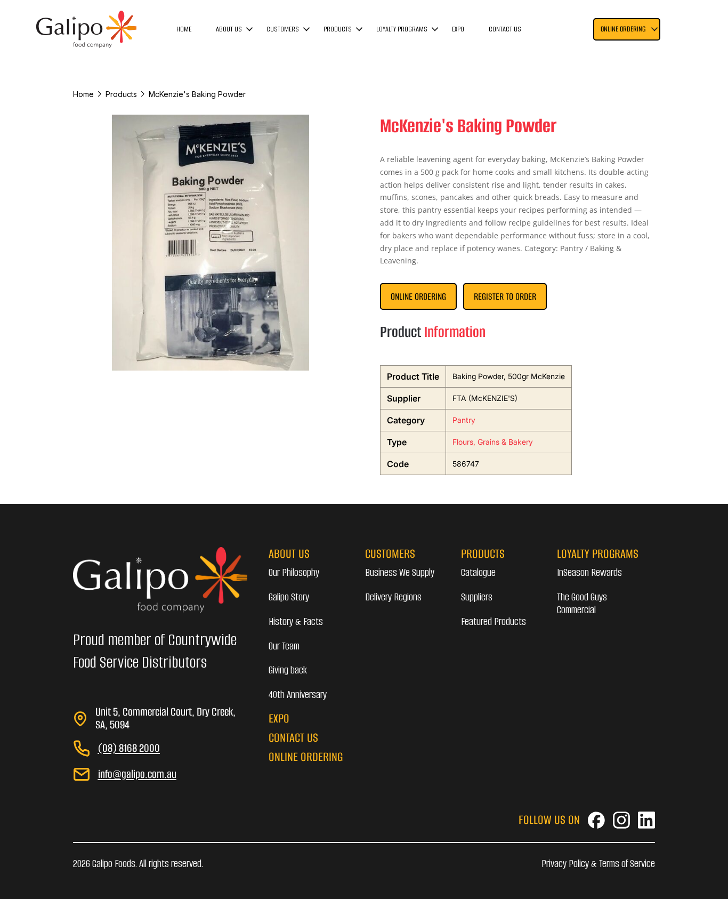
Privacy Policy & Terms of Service (598, 863)
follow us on (549, 820)
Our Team (284, 646)
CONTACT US (293, 737)
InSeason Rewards (589, 572)
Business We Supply (399, 572)
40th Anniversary (298, 694)
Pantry (463, 419)
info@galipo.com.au (137, 774)
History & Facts (296, 621)
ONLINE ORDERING (306, 757)
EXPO (279, 718)
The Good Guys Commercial (582, 603)
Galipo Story (289, 597)
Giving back (288, 670)
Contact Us (505, 29)
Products (337, 29)
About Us (229, 29)
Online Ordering (418, 296)
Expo (458, 29)
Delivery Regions (393, 597)
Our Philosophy (294, 572)
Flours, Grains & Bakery (492, 441)
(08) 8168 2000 (129, 748)
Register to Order (505, 296)
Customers (282, 29)
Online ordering (623, 29)
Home (183, 29)
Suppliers (476, 597)
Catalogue (478, 572)
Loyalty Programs (401, 29)
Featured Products (493, 621)
